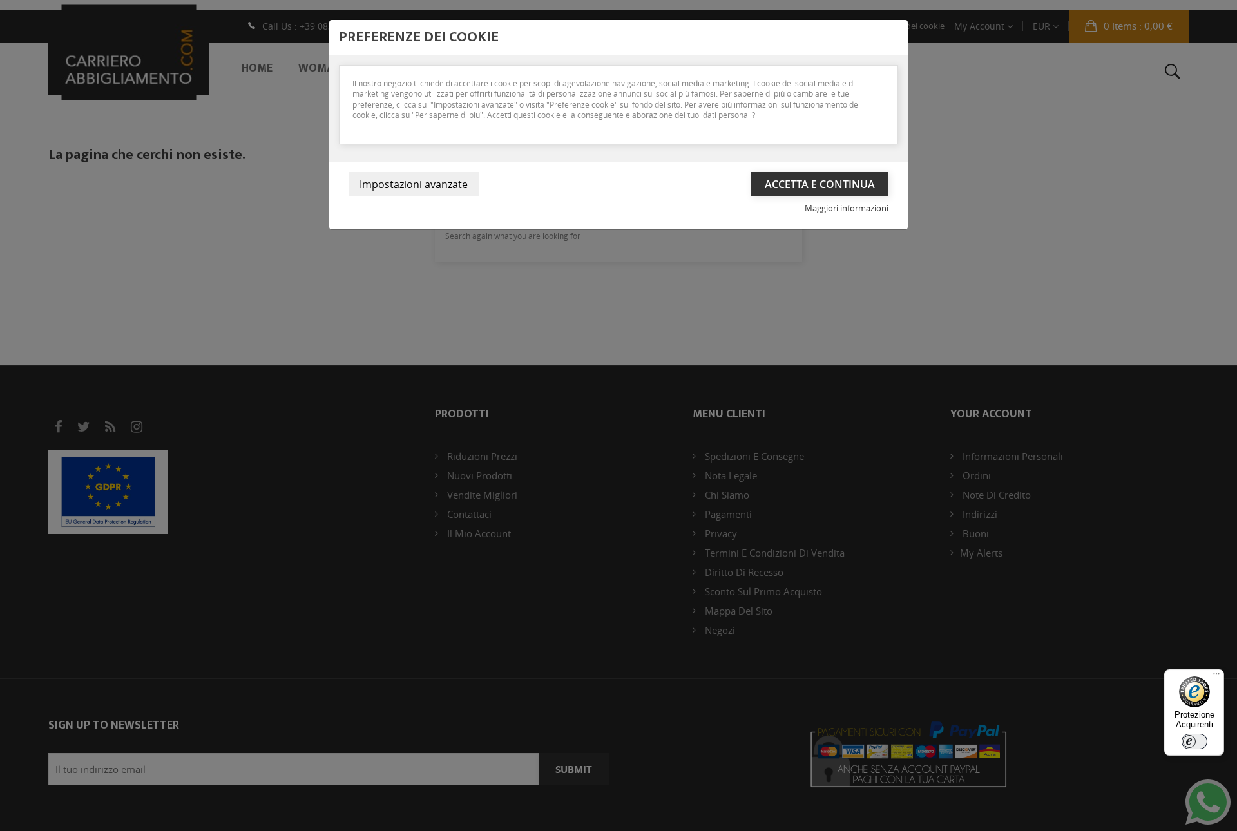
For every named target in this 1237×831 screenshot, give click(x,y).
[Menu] (1216, 677)
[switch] (1194, 741)
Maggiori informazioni (846, 208)
